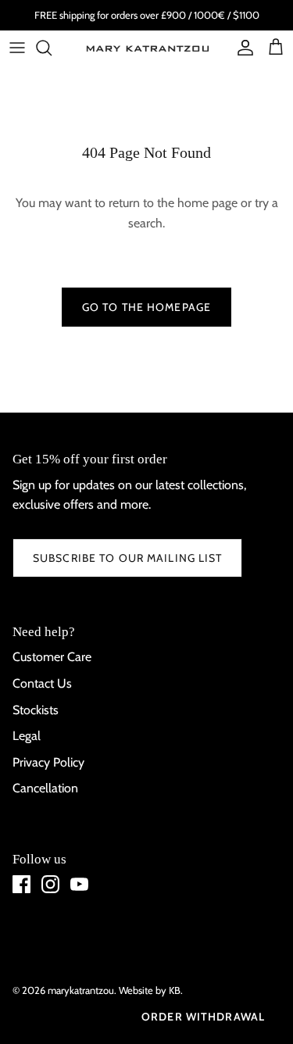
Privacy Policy (48, 762)
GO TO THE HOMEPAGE (146, 307)
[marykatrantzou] (147, 48)
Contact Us (42, 683)
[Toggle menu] (17, 47)
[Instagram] (50, 884)
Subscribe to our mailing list (127, 558)
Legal (27, 735)
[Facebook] (21, 884)
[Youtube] (79, 884)
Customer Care (52, 656)
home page (207, 202)
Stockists (36, 710)
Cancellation (45, 788)
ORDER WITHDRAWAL (203, 1017)
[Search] (51, 47)
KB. (176, 990)
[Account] (241, 47)
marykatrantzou (81, 990)
